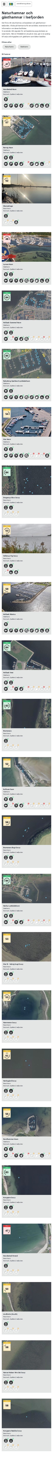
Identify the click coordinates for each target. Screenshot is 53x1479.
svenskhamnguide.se (23, 3)
